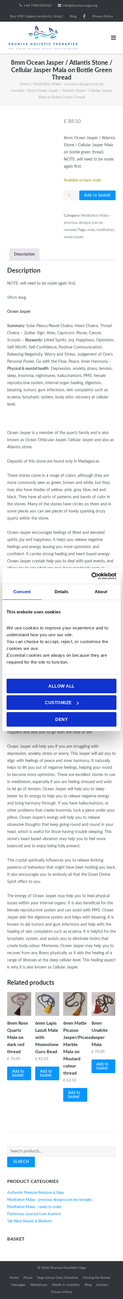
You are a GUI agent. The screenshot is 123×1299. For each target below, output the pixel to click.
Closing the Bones (96, 1277)
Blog (73, 16)
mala (91, 230)
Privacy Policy (102, 16)
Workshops (38, 1284)
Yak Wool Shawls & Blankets (29, 1221)
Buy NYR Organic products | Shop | (36, 16)
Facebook (84, 16)
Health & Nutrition (66, 1284)
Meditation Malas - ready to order (34, 1207)
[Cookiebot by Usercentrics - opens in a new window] (91, 576)
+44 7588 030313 (37, 5)
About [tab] (101, 591)
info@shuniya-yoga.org (80, 5)
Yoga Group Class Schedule (57, 1277)
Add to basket (97, 195)
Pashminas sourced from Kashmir (34, 1214)
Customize (58, 702)
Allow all (61, 686)
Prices (27, 1277)
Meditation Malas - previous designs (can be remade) (87, 223)
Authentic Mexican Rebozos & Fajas (35, 1193)
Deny (61, 719)
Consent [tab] (22, 591)
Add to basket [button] (18, 1073)
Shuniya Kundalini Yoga (68, 1267)
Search (21, 1162)
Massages (18, 1284)
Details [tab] (62, 591)
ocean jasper (74, 237)
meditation (105, 230)
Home (25, 84)
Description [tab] (24, 254)
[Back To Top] (109, 1285)
